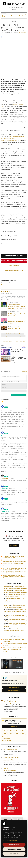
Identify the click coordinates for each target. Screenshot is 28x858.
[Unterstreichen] (6, 381)
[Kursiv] (4, 381)
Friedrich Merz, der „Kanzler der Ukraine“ (13, 563)
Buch (3, 333)
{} (16, 381)
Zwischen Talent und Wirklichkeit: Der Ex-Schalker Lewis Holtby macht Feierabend (17, 306)
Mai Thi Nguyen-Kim (6, 336)
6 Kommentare (22, 32)
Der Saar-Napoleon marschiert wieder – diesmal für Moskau (15, 644)
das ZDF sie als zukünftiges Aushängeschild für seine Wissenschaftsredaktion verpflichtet (12, 138)
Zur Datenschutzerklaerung (10, 840)
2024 (17, 730)
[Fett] (2, 381)
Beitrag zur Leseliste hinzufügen (14, 255)
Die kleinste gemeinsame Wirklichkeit (14, 333)
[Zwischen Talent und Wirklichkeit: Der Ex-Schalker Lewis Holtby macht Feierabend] (4, 304)
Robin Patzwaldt (8, 586)
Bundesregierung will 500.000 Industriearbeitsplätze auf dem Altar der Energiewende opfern (13, 759)
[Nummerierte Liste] (9, 381)
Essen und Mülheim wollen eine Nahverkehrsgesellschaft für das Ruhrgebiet (15, 702)
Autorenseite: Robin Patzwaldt (14, 270)
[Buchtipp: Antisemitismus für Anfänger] (4, 320)
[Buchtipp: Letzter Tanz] (4, 328)
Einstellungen (14, 853)
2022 (5, 733)
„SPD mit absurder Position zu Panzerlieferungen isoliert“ (11, 769)
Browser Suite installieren (14, 690)
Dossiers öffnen (6, 738)
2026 (5, 730)
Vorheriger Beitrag (7, 341)
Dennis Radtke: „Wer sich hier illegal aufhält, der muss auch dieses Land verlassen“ (14, 569)
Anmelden (24, 371)
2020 (17, 733)
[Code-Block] (14, 381)
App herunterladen (14, 687)
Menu (3, 16)
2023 (23, 730)
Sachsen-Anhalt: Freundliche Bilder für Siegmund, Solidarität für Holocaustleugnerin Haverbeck (14, 576)
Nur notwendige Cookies (14, 849)
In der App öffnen (14, 265)
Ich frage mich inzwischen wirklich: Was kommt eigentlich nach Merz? (14, 572)
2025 (11, 730)
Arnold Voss (4, 478)
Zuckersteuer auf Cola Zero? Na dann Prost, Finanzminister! (14, 640)
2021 (11, 733)
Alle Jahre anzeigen (7, 740)
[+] (18, 381)
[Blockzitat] (13, 381)
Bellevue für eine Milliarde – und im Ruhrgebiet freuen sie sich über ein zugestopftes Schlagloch (15, 560)
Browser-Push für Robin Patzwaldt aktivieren (14, 260)
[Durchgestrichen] (7, 381)
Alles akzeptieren (14, 844)
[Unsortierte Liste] (11, 381)
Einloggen (4, 285)
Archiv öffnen (14, 726)
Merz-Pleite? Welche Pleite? (10, 749)
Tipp (24, 336)
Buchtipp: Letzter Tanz (14, 328)
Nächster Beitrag (20, 341)
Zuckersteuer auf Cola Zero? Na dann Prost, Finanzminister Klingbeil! (13, 557)
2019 (23, 733)
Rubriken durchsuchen (7, 736)
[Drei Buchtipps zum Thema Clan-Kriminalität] (4, 313)
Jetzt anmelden (14, 545)
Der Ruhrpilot (6, 565)
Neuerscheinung (17, 336)
